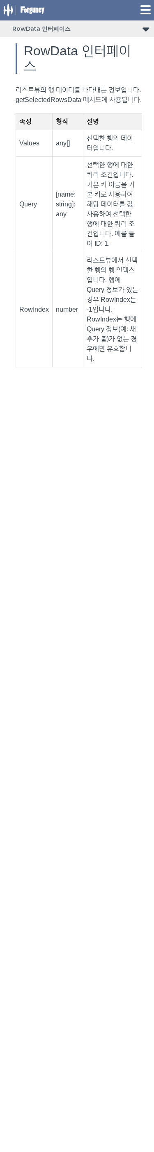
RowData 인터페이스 (41, 28)
